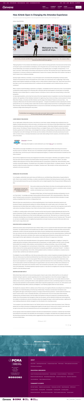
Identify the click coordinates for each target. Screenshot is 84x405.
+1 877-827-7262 (13, 372)
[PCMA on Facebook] (9, 377)
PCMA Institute (70, 373)
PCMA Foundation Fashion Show (60, 392)
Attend (60, 7)
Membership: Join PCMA (56, 387)
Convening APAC (42, 389)
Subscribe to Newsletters (71, 376)
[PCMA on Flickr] (19, 377)
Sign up (51, 144)
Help (67, 399)
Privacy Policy (72, 399)
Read (45, 7)
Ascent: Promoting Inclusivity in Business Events (40, 373)
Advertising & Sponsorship (41, 363)
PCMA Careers (61, 363)
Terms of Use (78, 399)
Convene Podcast (53, 373)
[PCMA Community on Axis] (21, 377)
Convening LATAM (57, 389)
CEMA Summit (73, 387)
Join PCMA (78, 7)
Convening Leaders (64, 389)
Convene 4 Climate (34, 389)
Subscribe (23, 140)
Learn (69, 7)
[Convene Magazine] (8, 7)
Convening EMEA (49, 389)
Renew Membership (65, 387)
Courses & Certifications (62, 373)
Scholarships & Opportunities (49, 376)
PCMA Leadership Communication (71, 363)
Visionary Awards (70, 392)
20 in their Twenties (34, 387)
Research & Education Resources (37, 376)
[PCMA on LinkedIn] (13, 377)
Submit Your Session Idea (61, 376)
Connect (53, 7)
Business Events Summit (35, 392)
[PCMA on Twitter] (11, 377)
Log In (72, 2)
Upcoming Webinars (34, 379)
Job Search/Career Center (52, 363)
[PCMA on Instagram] (15, 377)
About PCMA (33, 363)
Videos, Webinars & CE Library (45, 379)
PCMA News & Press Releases (36, 366)
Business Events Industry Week (47, 392)
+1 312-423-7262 (14, 374)
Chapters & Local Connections (44, 387)
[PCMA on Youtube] (17, 377)
